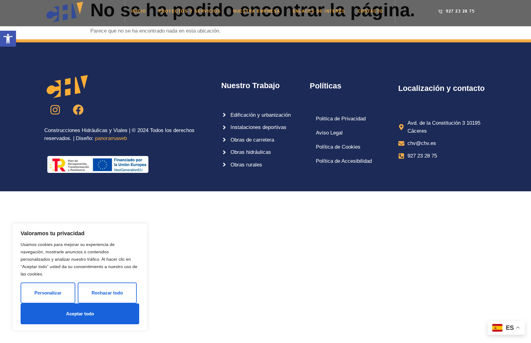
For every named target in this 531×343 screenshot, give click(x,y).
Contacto (370, 11)
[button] (8, 39)
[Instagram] (55, 109)
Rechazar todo (107, 292)
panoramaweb (111, 138)
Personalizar (47, 292)
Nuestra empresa (256, 11)
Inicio (138, 11)
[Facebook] (78, 109)
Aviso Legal (329, 133)
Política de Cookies (338, 147)
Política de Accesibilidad (344, 161)
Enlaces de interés (319, 11)
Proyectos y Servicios (190, 11)
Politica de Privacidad (341, 119)
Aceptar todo (80, 313)
